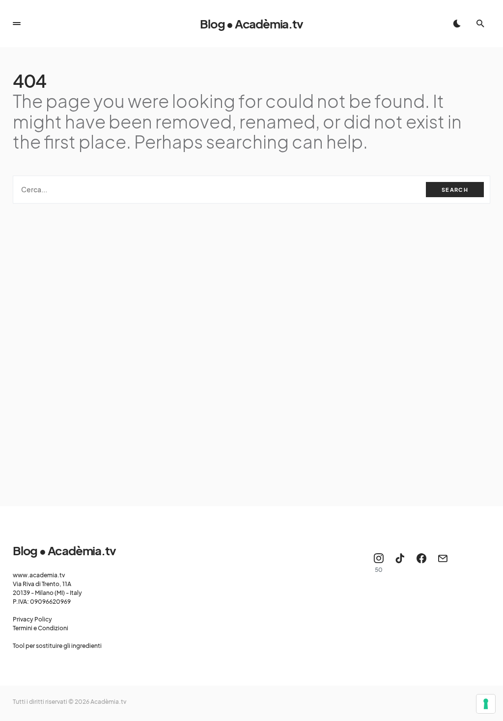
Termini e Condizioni (40, 628)
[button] (17, 23)
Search (455, 189)
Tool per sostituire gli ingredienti (57, 645)
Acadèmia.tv (108, 701)
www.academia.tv (39, 575)
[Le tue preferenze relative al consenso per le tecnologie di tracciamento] (485, 704)
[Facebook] (421, 563)
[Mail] (442, 563)
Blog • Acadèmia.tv (251, 23)
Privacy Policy (32, 619)
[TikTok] (400, 563)
